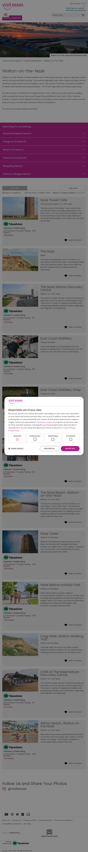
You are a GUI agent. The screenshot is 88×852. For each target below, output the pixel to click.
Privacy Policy (13, 430)
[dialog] (44, 426)
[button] (15, 448)
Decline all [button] (49, 448)
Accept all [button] (70, 448)
